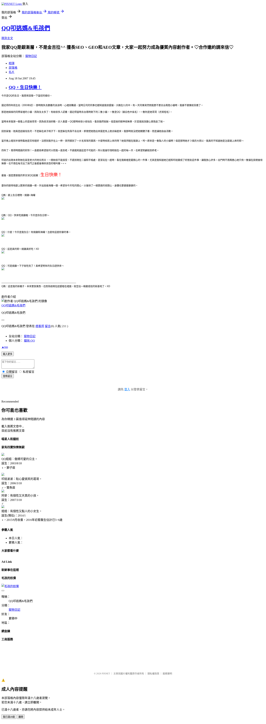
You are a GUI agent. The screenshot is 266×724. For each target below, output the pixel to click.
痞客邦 (39, 326)
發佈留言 (7, 376)
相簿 (11, 63)
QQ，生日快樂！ (25, 87)
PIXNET (106, 673)
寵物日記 (31, 56)
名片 (11, 72)
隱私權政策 (153, 673)
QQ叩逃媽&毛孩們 (25, 28)
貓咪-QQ (29, 340)
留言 (48, 326)
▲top (4, 346)
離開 (20, 716)
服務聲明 (167, 673)
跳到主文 (7, 38)
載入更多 (7, 354)
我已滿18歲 (9, 716)
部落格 (13, 67)
